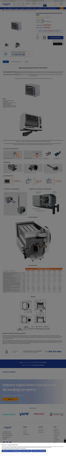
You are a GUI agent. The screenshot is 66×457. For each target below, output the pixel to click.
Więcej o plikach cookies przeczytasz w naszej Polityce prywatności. (14, 448)
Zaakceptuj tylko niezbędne (11, 450)
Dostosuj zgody (25, 450)
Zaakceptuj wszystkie (38, 450)
